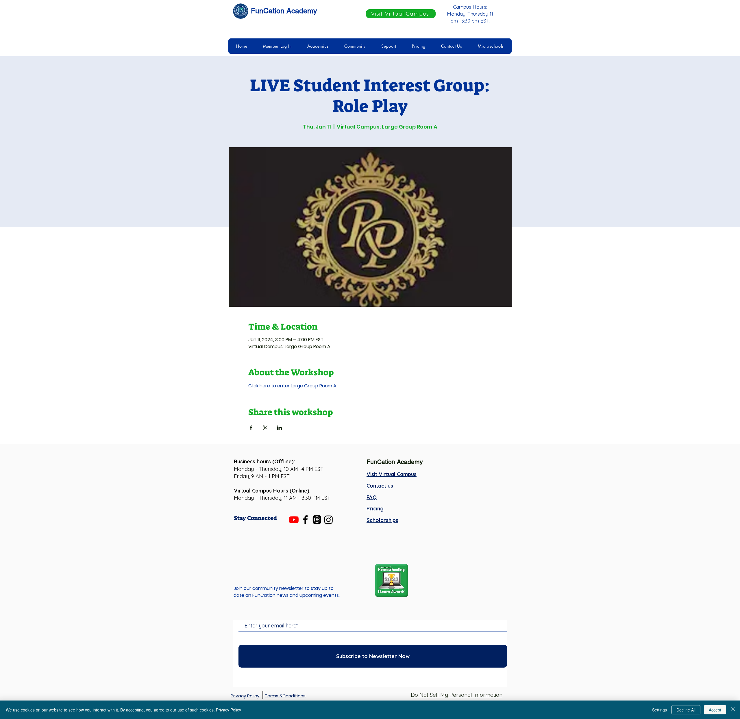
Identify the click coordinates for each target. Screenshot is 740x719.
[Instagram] (328, 519)
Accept (715, 710)
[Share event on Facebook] (251, 428)
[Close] (733, 709)
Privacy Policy (228, 710)
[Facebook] (305, 519)
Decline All (685, 710)
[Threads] (317, 519)
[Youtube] (293, 519)
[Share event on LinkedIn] (279, 428)
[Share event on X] (265, 428)
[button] (277, 46)
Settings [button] (659, 710)
